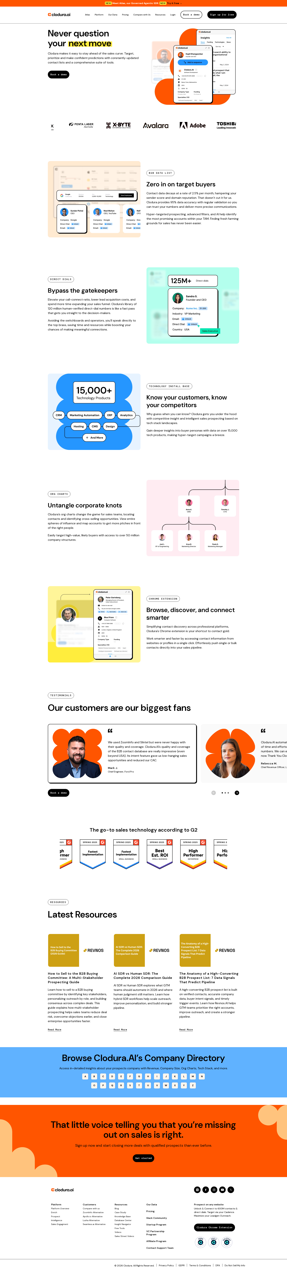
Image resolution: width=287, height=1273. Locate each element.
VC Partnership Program (155, 1233)
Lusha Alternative (91, 1220)
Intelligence (56, 1220)
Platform (99, 14)
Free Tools (120, 1228)
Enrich (54, 1212)
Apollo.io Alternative (93, 1216)
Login (172, 14)
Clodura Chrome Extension (214, 1227)
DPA (218, 1265)
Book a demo (191, 14)
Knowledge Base (123, 1216)
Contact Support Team (160, 1248)
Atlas (87, 14)
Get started (143, 1158)
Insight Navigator (123, 1224)
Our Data (112, 14)
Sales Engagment (59, 1224)
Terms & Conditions (200, 1265)
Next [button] (237, 793)
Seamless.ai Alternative (94, 1224)
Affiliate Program (156, 1241)
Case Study (120, 1212)
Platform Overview (60, 1208)
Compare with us (91, 1208)
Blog (117, 1208)
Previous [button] (213, 793)
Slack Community (156, 1218)
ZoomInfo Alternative (93, 1212)
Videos (118, 1232)
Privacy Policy (166, 1265)
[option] (69, 125)
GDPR (181, 1265)
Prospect (55, 1216)
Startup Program (156, 1224)
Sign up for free (222, 14)
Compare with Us (142, 14)
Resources (160, 14)
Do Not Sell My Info (235, 1265)
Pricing (125, 14)
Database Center (123, 1220)
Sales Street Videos (124, 1236)
